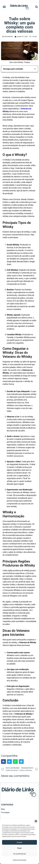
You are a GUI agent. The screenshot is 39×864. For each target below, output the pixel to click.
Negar (19, 848)
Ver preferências (19, 854)
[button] (36, 821)
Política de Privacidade (19, 860)
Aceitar (19, 842)
